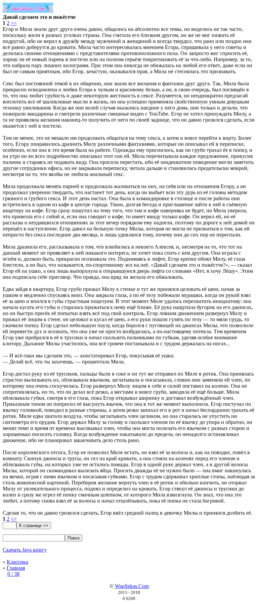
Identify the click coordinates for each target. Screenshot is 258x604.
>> (14, 23)
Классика (17, 562)
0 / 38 (13, 574)
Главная (16, 568)
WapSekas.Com (132, 586)
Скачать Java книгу (25, 550)
